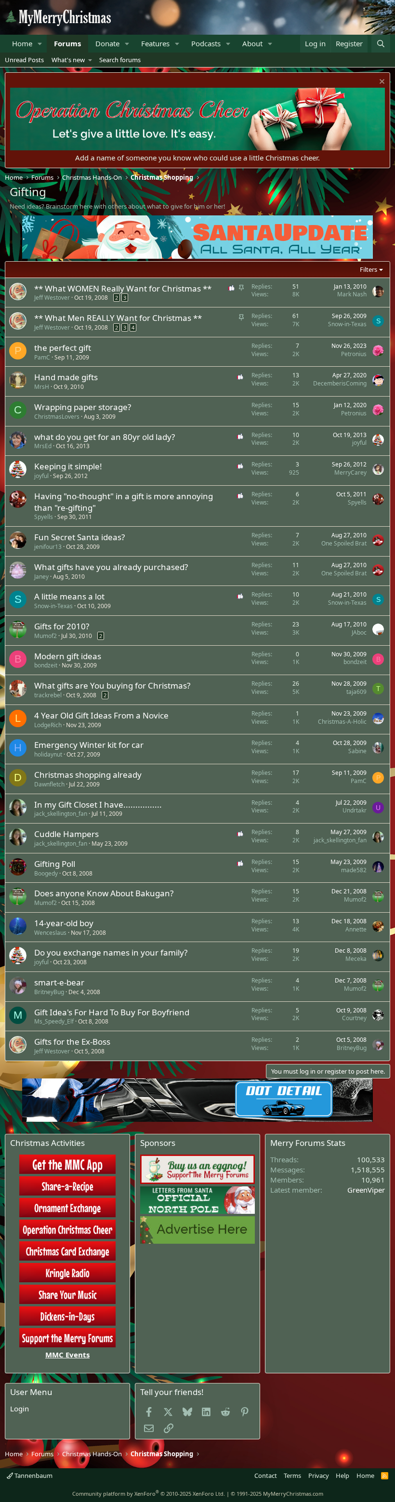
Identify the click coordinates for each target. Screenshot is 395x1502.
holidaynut (48, 754)
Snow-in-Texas (347, 324)
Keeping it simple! (68, 466)
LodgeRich (48, 725)
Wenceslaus (50, 933)
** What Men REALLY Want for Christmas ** (118, 317)
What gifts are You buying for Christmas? (112, 685)
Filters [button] (368, 269)
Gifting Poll (54, 863)
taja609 (356, 692)
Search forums (120, 59)
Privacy (318, 1475)
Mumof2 (45, 636)
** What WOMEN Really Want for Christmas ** (122, 288)
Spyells (43, 517)
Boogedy (46, 873)
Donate (107, 43)
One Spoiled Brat (344, 543)
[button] (40, 44)
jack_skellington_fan (60, 814)
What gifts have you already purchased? (111, 566)
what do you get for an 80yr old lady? (104, 436)
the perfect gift (62, 347)
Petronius (354, 354)
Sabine (357, 751)
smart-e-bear (59, 982)
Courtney (354, 1018)
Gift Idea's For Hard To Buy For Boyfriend (111, 1012)
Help (342, 1475)
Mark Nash (352, 294)
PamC (42, 357)
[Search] (380, 44)
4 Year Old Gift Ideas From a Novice (101, 715)
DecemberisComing (340, 383)
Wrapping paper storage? (82, 406)
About (252, 43)
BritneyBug (49, 992)
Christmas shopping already (88, 774)
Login (19, 1408)
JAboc (359, 632)
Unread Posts (24, 59)
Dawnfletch (49, 784)
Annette (356, 929)
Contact (265, 1475)
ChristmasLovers (56, 416)
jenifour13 (48, 547)
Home (22, 43)
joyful (359, 443)
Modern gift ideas (67, 656)
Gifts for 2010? (61, 626)
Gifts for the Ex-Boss (72, 1041)
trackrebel (48, 695)
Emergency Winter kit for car (89, 744)
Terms (292, 1475)
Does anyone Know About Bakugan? (103, 893)
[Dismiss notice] (381, 83)
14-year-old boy (63, 923)
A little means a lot (69, 596)
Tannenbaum (33, 1475)
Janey (41, 576)
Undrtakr (354, 810)
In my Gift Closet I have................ (98, 804)
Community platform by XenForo (148, 1493)
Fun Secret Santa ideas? (79, 537)
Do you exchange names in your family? (110, 952)
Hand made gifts (66, 377)
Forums (67, 43)
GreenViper (366, 1190)
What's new (68, 59)
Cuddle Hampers (66, 833)
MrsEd (43, 446)
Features (155, 43)
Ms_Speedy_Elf (54, 1021)
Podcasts (206, 43)
